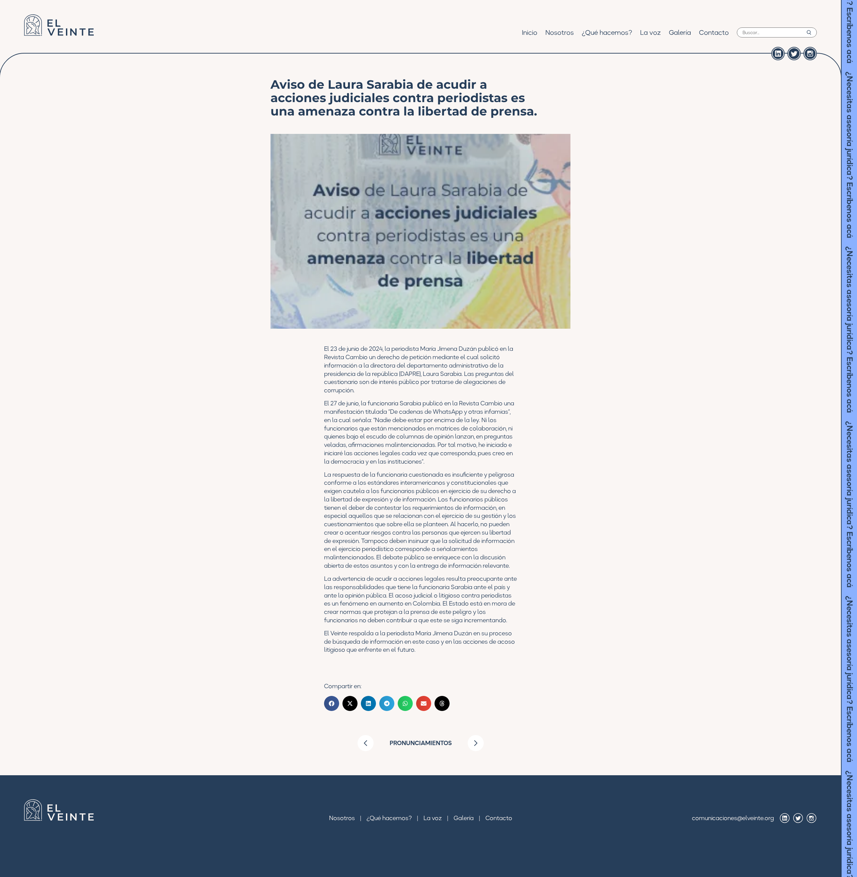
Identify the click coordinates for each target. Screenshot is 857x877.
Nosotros (559, 32)
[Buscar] (808, 32)
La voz (650, 32)
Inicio (529, 32)
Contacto (714, 32)
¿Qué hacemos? (607, 32)
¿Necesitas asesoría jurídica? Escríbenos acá (849, 102)
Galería (680, 32)
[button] (331, 703)
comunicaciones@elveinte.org (733, 818)
